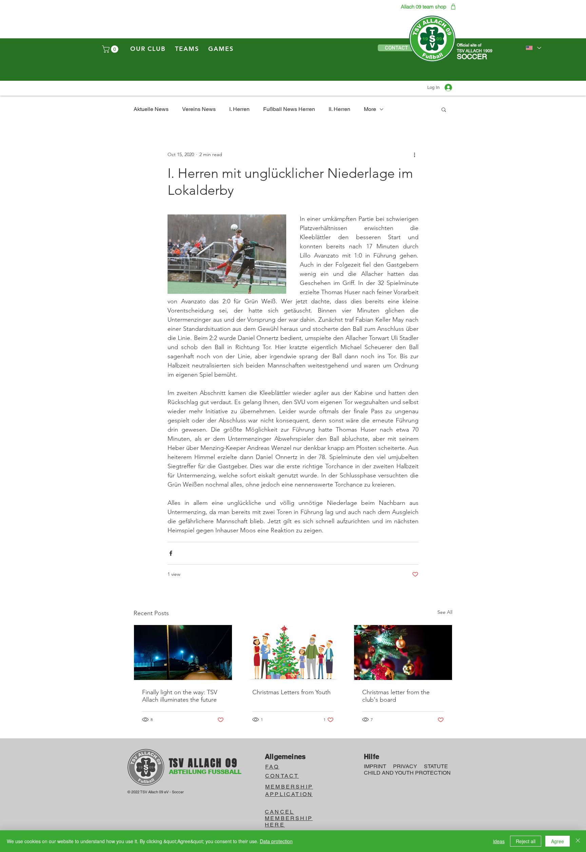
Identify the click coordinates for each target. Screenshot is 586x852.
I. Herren (239, 109)
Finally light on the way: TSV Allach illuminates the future (179, 695)
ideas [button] (499, 841)
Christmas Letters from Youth (291, 692)
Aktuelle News (151, 109)
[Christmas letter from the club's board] (403, 652)
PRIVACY (405, 766)
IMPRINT (375, 766)
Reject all (525, 841)
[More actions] (414, 154)
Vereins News (199, 109)
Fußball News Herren (289, 109)
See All (444, 612)
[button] (111, 49)
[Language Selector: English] (533, 48)
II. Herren (339, 109)
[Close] (578, 841)
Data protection (276, 841)
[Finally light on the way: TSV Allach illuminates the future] (183, 652)
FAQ (272, 766)
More (370, 109)
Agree (557, 841)
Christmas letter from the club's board (396, 695)
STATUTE (436, 766)
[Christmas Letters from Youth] (293, 652)
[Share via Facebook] (171, 553)
